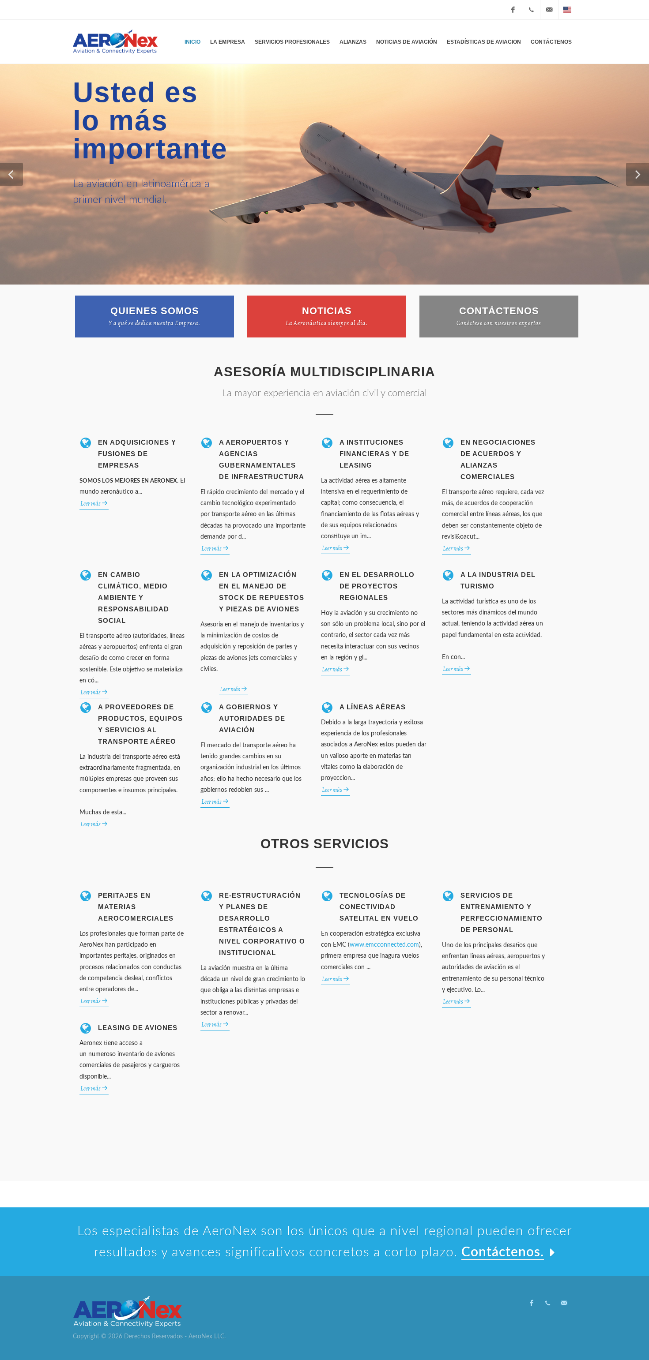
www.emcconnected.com (384, 945)
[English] (567, 9)
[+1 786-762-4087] (531, 9)
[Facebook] (513, 9)
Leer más (91, 503)
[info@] (549, 9)
